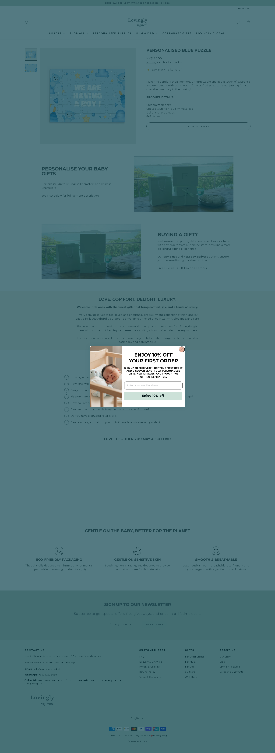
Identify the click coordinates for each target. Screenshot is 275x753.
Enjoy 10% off (153, 396)
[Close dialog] (182, 349)
